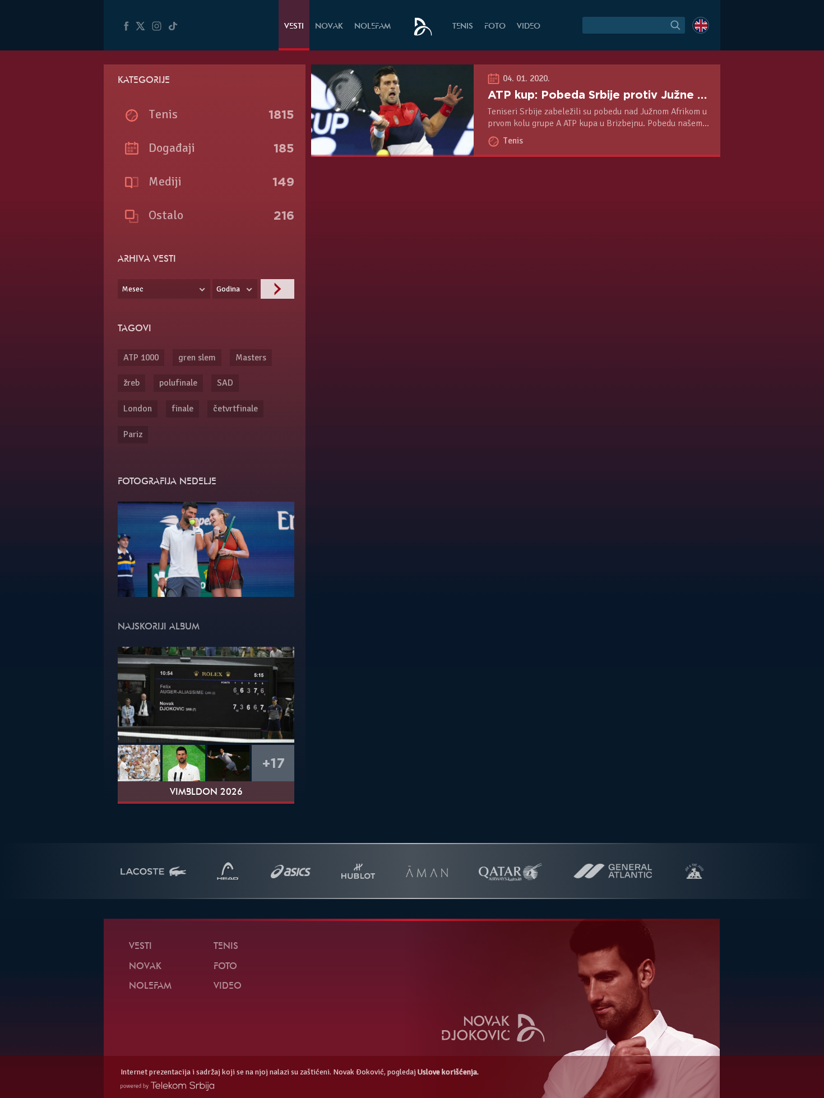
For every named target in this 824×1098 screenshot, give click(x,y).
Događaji (172, 147)
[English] (701, 25)
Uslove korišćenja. (448, 1072)
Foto (495, 26)
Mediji (165, 181)
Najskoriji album (159, 627)
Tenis (462, 26)
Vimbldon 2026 (206, 792)
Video (528, 26)
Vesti (294, 26)
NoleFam (372, 26)
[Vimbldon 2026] (206, 694)
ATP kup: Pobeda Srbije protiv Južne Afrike (610, 94)
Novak (329, 26)
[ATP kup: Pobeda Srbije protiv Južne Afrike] (392, 150)
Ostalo (166, 215)
